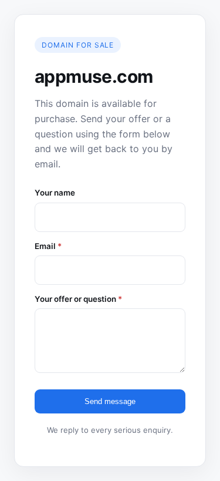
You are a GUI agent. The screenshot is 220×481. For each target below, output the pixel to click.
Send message (110, 401)
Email (48, 246)
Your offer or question (78, 299)
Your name (55, 192)
